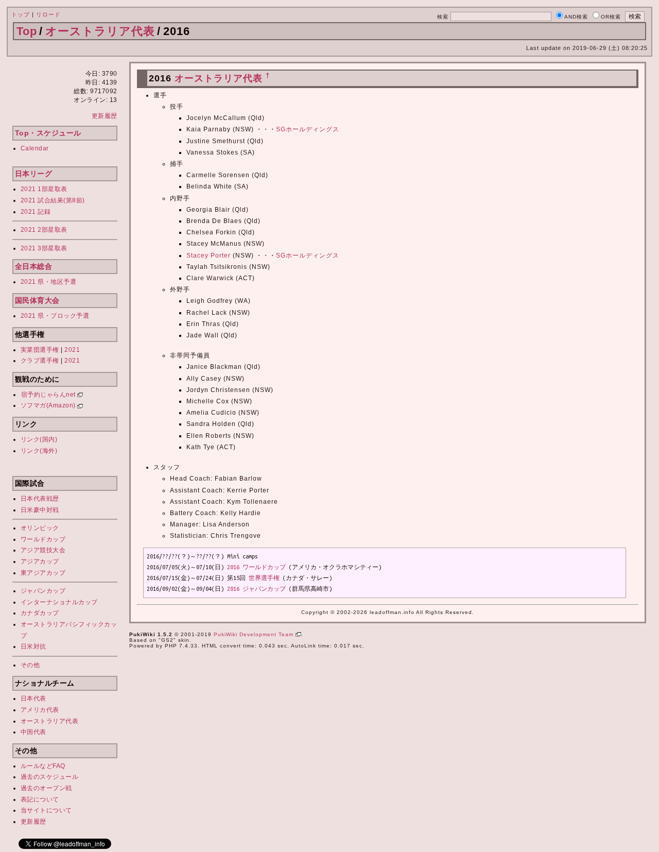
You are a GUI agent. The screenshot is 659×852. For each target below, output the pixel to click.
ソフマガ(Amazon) (49, 405)
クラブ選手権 (40, 360)
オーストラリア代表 (100, 31)
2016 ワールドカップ (256, 567)
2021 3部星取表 (44, 248)
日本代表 (33, 698)
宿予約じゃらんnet (49, 394)
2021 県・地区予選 (49, 281)
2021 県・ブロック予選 (55, 315)
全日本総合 (34, 266)
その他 (30, 665)
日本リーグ (34, 173)
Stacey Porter (208, 255)
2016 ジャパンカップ (256, 589)
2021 (72, 349)
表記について (40, 799)
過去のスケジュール (50, 776)
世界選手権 (264, 578)
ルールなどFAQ (43, 766)
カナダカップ (40, 613)
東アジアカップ (43, 572)
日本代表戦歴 (40, 498)
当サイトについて (46, 810)
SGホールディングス (307, 129)
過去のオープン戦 (46, 788)
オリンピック (40, 528)
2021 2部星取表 (44, 229)
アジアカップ (40, 561)
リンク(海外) (39, 450)
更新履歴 (104, 116)
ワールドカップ (43, 539)
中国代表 (33, 732)
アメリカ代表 (40, 709)
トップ (20, 14)
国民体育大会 (37, 300)
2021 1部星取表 (44, 189)
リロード (48, 14)
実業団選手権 (40, 349)
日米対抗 (33, 646)
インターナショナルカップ (59, 602)
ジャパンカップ (43, 590)
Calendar (35, 148)
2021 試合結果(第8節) (53, 200)
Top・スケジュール (48, 133)
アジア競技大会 (43, 550)
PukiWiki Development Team (255, 634)
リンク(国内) (39, 439)
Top (26, 31)
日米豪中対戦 (40, 510)
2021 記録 (36, 211)
